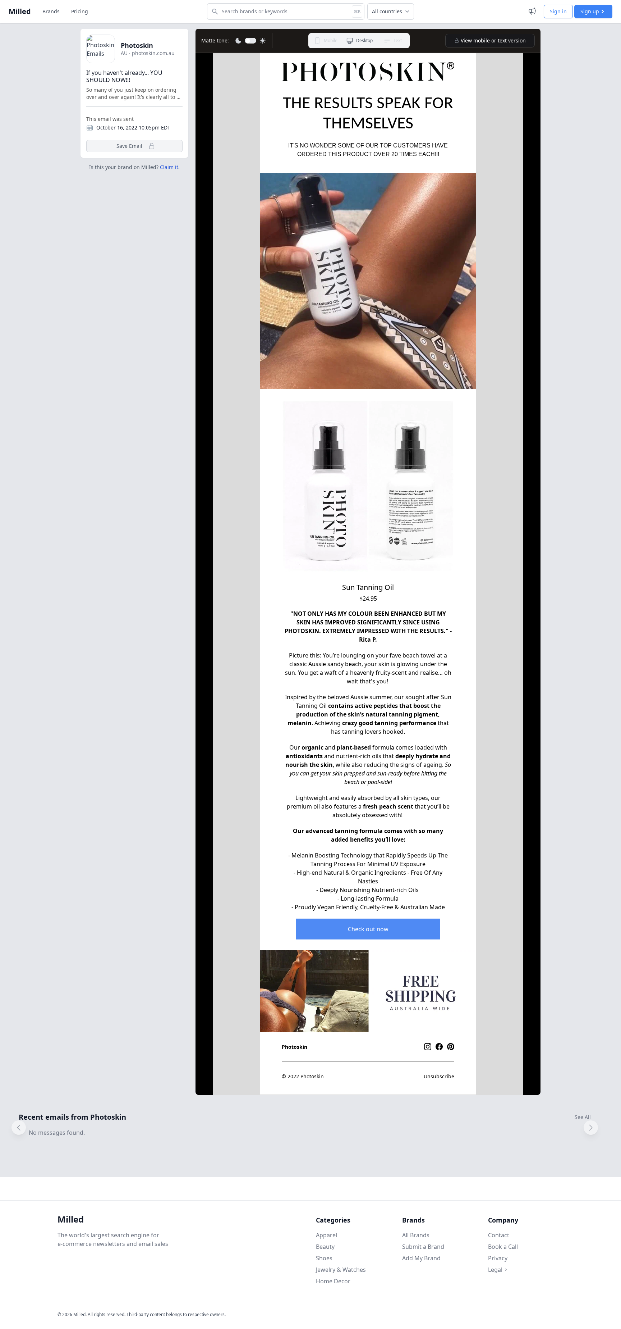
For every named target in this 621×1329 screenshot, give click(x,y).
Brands (51, 11)
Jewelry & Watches (341, 1270)
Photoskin (137, 45)
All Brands (415, 1235)
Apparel (326, 1235)
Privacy (497, 1258)
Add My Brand (421, 1258)
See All (583, 1117)
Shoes (324, 1258)
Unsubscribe (439, 1076)
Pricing (79, 11)
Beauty (325, 1247)
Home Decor (333, 1281)
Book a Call (503, 1247)
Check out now (368, 929)
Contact (498, 1235)
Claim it (169, 167)
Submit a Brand (423, 1247)
